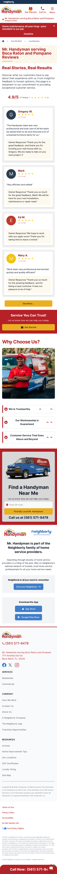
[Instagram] (17, 665)
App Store (30, 609)
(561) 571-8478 (36, 517)
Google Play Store (30, 617)
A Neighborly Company (14, 717)
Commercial (8, 684)
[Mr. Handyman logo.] (15, 532)
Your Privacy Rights (15, 828)
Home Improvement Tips (14, 751)
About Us (7, 712)
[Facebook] (4, 665)
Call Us (42, 12)
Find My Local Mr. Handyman (28, 511)
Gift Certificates (10, 763)
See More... (28, 303)
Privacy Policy (8, 812)
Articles (6, 745)
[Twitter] (10, 665)
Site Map (6, 775)
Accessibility (7, 818)
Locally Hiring (9, 769)
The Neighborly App (12, 723)
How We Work (9, 700)
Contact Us (8, 706)
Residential (7, 678)
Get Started (30, 12)
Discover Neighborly (26, 586)
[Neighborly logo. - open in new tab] (8, 2)
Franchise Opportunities (14, 729)
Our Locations (9, 757)
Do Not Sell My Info (10, 823)
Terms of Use (8, 807)
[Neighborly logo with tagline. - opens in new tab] (42, 532)
